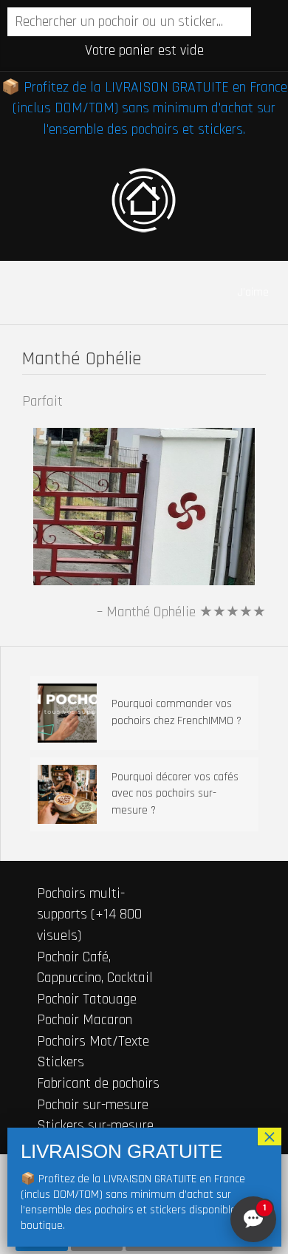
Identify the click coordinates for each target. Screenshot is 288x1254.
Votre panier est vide (144, 50)
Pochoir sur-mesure (92, 1104)
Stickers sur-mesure (95, 1125)
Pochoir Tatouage (87, 999)
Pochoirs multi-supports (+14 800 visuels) (89, 914)
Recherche (264, 23)
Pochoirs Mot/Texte (93, 1041)
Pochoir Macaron (84, 1019)
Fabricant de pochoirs (98, 1083)
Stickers (60, 1061)
